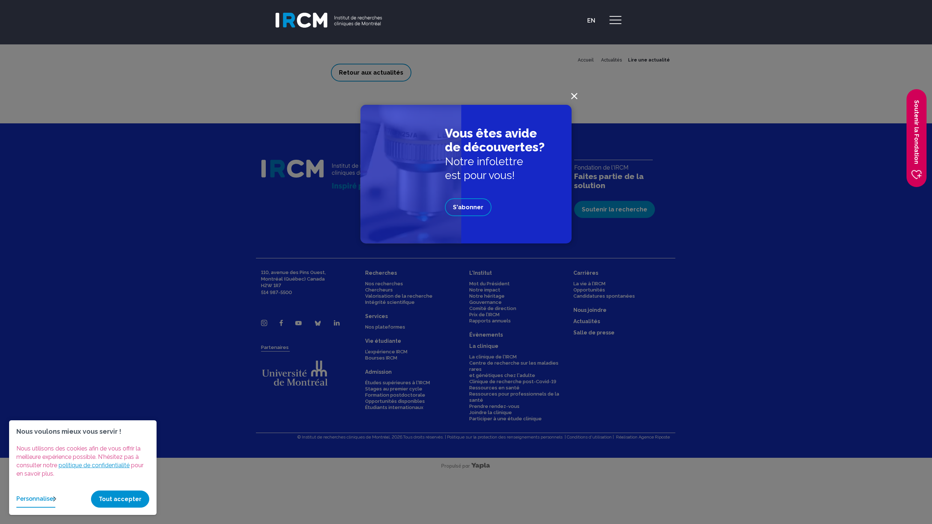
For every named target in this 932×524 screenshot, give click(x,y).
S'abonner (468, 207)
